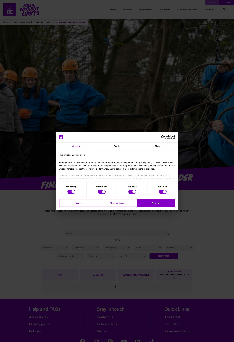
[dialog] (117, 171)
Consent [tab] (76, 146)
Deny (78, 203)
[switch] (102, 192)
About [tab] (158, 146)
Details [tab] (117, 146)
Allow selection (117, 203)
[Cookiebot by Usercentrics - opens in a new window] (163, 137)
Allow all (156, 203)
